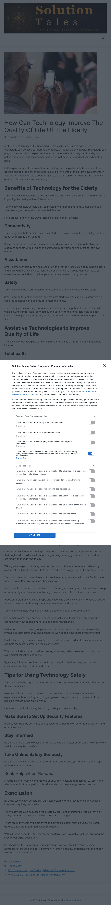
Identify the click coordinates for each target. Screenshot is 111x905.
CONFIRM (34, 535)
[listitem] (55, 416)
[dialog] (55, 452)
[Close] (105, 366)
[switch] (91, 422)
